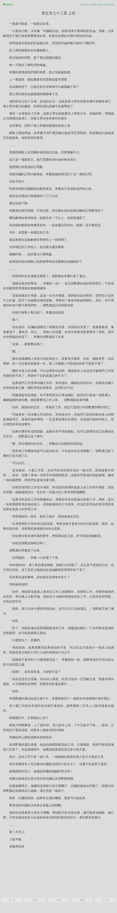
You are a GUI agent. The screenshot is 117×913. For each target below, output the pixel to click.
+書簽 (82, 900)
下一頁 (105, 900)
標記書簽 (84, 5)
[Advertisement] (58, 872)
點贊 (35, 900)
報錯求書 (101, 5)
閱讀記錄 (110, 5)
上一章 (12, 900)
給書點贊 (93, 5)
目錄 (58, 900)
